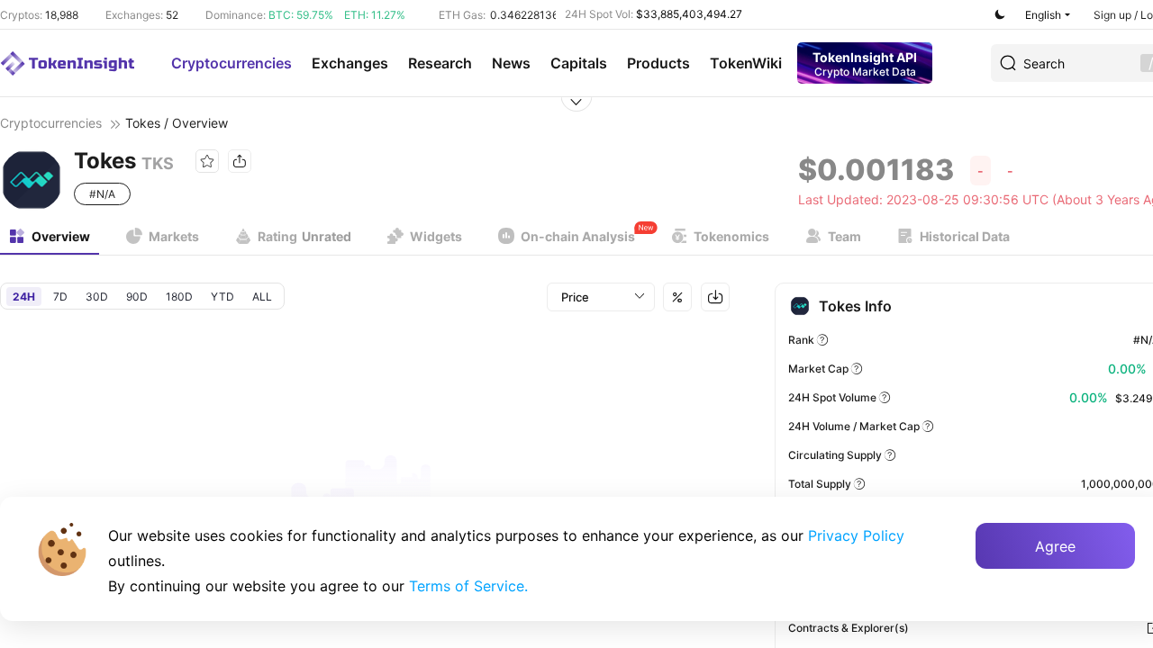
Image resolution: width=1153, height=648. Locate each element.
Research (440, 63)
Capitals (578, 63)
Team (844, 236)
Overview (61, 236)
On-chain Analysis (578, 236)
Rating (304, 236)
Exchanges (350, 63)
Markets (174, 236)
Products (658, 63)
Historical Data (965, 236)
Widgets (436, 236)
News (511, 63)
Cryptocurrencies (231, 63)
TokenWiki (746, 63)
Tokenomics (731, 236)
